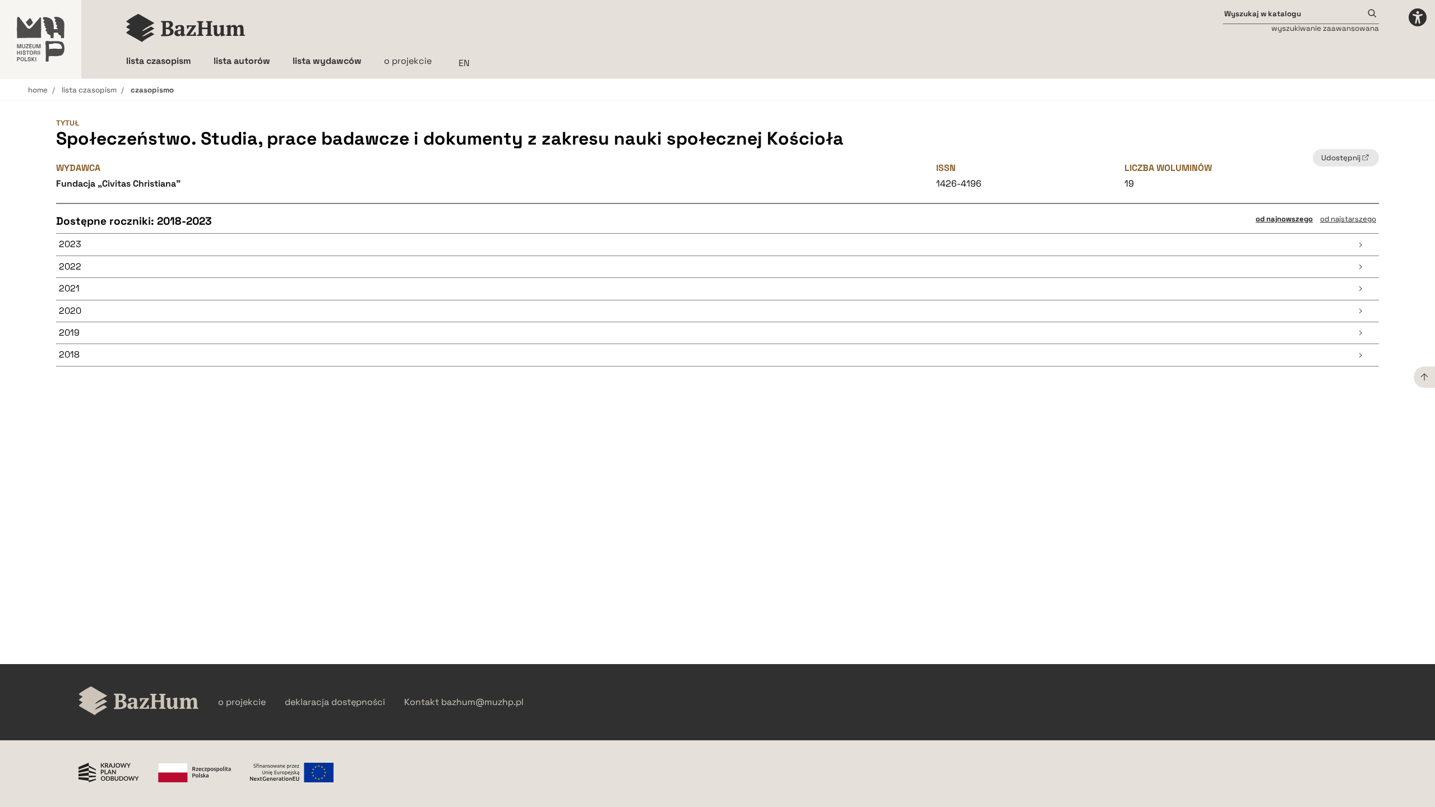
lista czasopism (89, 90)
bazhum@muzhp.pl (482, 702)
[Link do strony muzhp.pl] (40, 39)
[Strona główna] (186, 28)
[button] (717, 245)
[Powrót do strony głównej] (138, 702)
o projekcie (408, 61)
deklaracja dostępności (335, 702)
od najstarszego (1348, 219)
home (38, 90)
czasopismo (152, 90)
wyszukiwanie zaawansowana (1325, 28)
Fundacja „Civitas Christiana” (118, 183)
